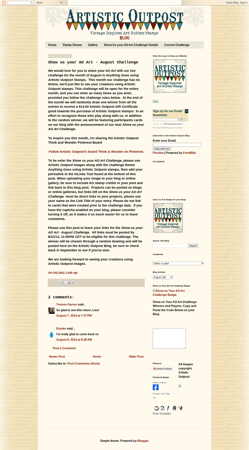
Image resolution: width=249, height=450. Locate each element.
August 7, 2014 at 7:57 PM (74, 315)
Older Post (136, 356)
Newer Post (57, 356)
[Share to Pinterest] (73, 283)
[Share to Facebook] (69, 283)
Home (52, 44)
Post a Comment (64, 348)
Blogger (142, 440)
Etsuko (61, 328)
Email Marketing (163, 128)
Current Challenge (177, 44)
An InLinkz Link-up (62, 272)
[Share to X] (66, 283)
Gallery (93, 44)
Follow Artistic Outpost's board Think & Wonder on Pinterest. (96, 151)
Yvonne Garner (66, 304)
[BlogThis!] (62, 283)
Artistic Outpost (159, 382)
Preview (158, 152)
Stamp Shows (72, 44)
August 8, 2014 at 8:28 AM (74, 339)
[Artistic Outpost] (156, 389)
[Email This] (59, 283)
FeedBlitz (189, 152)
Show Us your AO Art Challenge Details (131, 44)
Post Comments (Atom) (83, 363)
